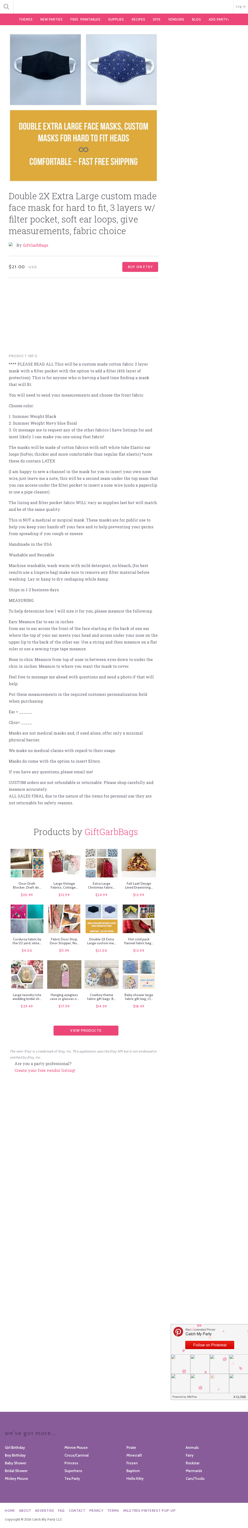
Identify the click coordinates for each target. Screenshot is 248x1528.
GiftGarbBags (35, 245)
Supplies (116, 19)
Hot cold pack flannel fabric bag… (138, 941)
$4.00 (27, 950)
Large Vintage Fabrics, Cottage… (64, 885)
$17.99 (64, 1006)
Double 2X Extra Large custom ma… (101, 941)
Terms (113, 1511)
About (25, 1511)
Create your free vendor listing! (45, 1070)
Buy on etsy (140, 267)
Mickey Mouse (16, 1478)
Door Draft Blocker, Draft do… (27, 885)
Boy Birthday (15, 1455)
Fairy (190, 1455)
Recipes (138, 19)
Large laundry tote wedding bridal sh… (27, 997)
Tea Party (72, 1478)
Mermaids (194, 1471)
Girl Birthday (15, 1447)
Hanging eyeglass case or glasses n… (64, 997)
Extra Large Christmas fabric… (101, 885)
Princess (71, 1463)
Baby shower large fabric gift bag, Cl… (138, 997)
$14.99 (101, 1006)
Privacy (96, 1511)
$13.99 (138, 950)
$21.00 (101, 950)
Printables (85, 19)
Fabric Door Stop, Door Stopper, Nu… (64, 941)
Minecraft (134, 1455)
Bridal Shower (16, 1471)
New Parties (51, 19)
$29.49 (27, 1006)
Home (10, 1511)
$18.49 (139, 1006)
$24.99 (101, 895)
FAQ (61, 1511)
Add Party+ (219, 19)
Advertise (44, 1511)
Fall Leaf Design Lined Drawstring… (139, 885)
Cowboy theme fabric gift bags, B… (101, 997)
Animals (192, 1447)
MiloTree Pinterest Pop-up (149, 1511)
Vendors (176, 19)
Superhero (73, 1471)
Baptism (133, 1471)
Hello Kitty (135, 1478)
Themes (26, 19)
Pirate (131, 1447)
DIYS (157, 19)
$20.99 (27, 895)
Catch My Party (124, 7)
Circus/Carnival (76, 1455)
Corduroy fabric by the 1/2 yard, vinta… (27, 941)
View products (85, 1030)
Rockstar (193, 1463)
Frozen (132, 1463)
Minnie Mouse (76, 1447)
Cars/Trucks (195, 1478)
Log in (241, 6)
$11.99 (64, 950)
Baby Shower (15, 1463)
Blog (196, 19)
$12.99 (64, 895)
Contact (77, 1511)
